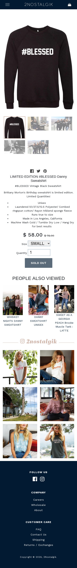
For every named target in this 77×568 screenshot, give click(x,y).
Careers (38, 499)
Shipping (39, 539)
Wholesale (38, 504)
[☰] (7, 4)
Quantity (21, 252)
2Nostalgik (38, 4)
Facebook (35, 479)
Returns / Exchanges (38, 544)
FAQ (38, 529)
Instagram (42, 479)
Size (24, 243)
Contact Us (39, 534)
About (38, 510)
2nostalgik (42, 342)
